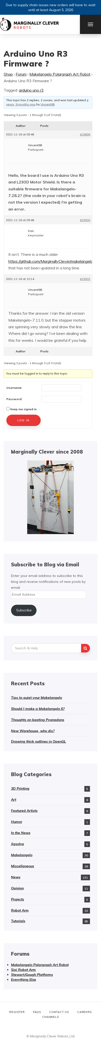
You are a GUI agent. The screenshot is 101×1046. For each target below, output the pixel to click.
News (15, 877)
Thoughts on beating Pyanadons (37, 720)
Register (17, 1012)
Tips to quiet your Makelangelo (36, 697)
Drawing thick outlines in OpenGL (38, 741)
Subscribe (24, 610)
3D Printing (20, 788)
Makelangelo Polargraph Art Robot (59, 74)
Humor (16, 821)
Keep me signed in (23, 409)
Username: (14, 388)
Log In (23, 420)
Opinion (17, 888)
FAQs (37, 1012)
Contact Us (59, 1012)
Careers (84, 1012)
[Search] (85, 648)
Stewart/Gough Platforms (32, 974)
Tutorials (18, 921)
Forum (21, 74)
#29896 (85, 134)
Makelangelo (21, 855)
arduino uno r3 (31, 90)
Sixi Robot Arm (23, 969)
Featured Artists (24, 810)
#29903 (85, 279)
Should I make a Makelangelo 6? (37, 708)
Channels (50, 1017)
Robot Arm (20, 910)
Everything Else (23, 979)
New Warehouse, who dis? (32, 731)
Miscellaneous (22, 866)
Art (13, 799)
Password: (14, 399)
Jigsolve (17, 844)
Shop (8, 74)
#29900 (85, 220)
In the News (20, 833)
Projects (17, 899)
